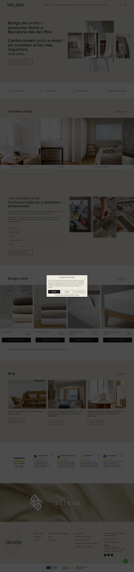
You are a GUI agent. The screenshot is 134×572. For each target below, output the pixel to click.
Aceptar (54, 291)
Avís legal (77, 294)
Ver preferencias (80, 291)
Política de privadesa (69, 294)
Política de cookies (59, 294)
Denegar (67, 291)
